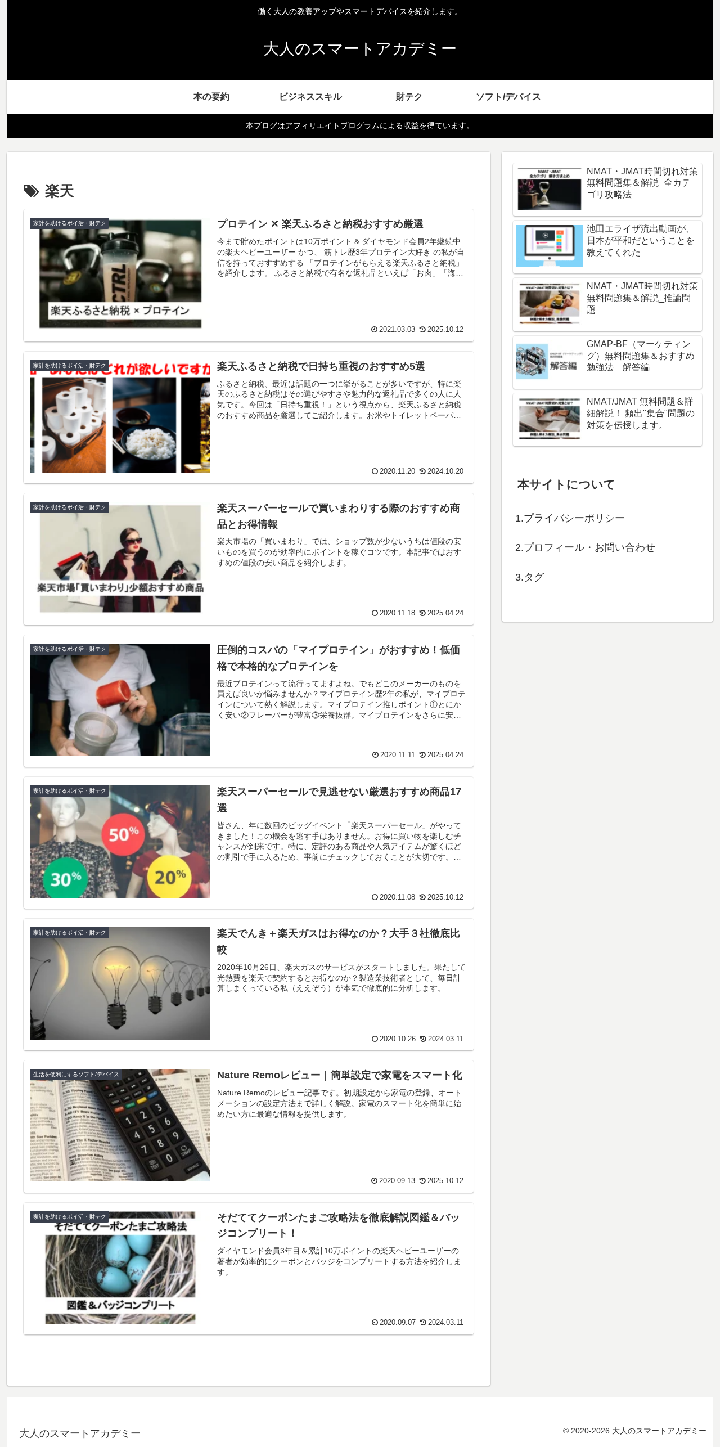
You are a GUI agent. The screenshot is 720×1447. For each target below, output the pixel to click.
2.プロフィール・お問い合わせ (585, 547)
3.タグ (529, 577)
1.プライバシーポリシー (570, 518)
